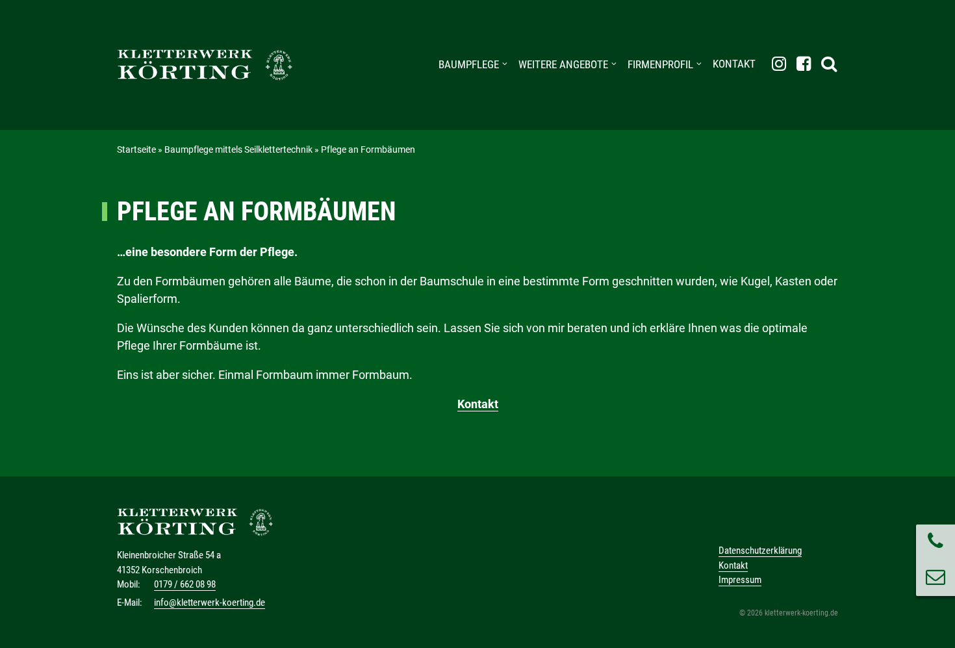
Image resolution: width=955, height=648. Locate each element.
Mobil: (128, 584)
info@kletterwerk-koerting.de (209, 602)
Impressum (740, 580)
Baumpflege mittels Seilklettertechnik (238, 149)
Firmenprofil (660, 64)
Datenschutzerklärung (760, 550)
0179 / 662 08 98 (185, 584)
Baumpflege (469, 64)
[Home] (204, 65)
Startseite (136, 149)
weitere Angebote (563, 64)
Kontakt (734, 63)
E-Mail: (129, 602)
